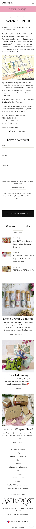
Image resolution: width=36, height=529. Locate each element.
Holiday (18, 481)
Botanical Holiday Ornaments (18, 488)
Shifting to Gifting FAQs (23, 270)
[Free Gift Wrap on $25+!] (18, 410)
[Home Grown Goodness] (18, 299)
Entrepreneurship (14, 17)
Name (4, 145)
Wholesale (18, 463)
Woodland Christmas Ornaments (18, 485)
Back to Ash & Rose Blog (19, 213)
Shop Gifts (18, 442)
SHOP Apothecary (18, 334)
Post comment (18, 188)
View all (18, 232)
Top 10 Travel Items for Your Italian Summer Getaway (23, 244)
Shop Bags (18, 388)
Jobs (18, 471)
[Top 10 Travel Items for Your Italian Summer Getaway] (6, 240)
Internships (18, 474)
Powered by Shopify (18, 527)
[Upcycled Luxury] (18, 356)
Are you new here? (17, 494)
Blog (18, 460)
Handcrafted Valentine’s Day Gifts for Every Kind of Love (23, 258)
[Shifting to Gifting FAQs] (6, 269)
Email (4, 155)
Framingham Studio (18, 449)
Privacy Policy (14, 196)
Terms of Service (27, 196)
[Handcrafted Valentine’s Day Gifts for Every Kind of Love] (6, 254)
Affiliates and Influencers (18, 467)
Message (6, 165)
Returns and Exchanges (18, 456)
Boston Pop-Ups (18, 453)
